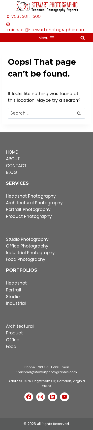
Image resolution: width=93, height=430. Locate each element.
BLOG (11, 172)
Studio (13, 297)
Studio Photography (27, 239)
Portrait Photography (28, 209)
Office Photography (27, 246)
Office (12, 340)
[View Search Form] (82, 37)
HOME (12, 152)
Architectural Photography (34, 203)
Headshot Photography (31, 196)
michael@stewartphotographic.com (47, 372)
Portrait (14, 290)
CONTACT (16, 166)
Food (11, 346)
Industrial (16, 303)
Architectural (20, 326)
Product (14, 333)
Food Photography (25, 259)
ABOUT (13, 159)
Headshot (16, 283)
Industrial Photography (30, 253)
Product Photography (29, 216)
